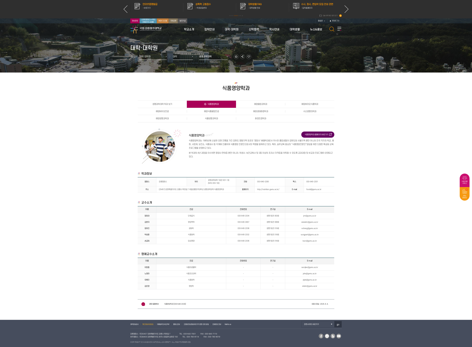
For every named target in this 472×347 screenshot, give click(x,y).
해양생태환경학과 (260, 111)
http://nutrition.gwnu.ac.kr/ (268, 189)
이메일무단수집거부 (163, 324)
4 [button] (234, 15)
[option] (156, 7)
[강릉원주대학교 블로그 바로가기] (333, 336)
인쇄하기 (236, 56)
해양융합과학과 (260, 104)
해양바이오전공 (162, 111)
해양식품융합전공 (211, 111)
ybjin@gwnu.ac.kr (310, 280)
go (338, 324)
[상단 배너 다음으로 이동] (346, 9)
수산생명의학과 (309, 111)
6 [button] (240, 15)
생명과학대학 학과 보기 (162, 104)
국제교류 (173, 21)
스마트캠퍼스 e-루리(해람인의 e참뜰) (148, 21)
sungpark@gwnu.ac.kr (310, 235)
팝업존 (320, 21)
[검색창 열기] (331, 29)
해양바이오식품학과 (309, 104)
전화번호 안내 (216, 324)
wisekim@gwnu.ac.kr (309, 222)
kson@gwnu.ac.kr (310, 241)
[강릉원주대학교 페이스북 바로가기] (321, 336)
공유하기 (242, 56)
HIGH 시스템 (162, 21)
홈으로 (133, 56)
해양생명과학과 (162, 118)
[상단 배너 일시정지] (242, 15)
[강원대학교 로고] (146, 29)
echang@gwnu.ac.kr (310, 228)
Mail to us (228, 324)
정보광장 (135, 21)
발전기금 (183, 21)
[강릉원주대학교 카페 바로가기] (327, 336)
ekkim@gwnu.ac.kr (309, 286)
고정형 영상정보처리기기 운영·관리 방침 (196, 324)
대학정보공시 (134, 324)
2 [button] (231, 15)
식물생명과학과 (211, 118)
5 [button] (237, 15)
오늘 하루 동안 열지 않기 (330, 15)
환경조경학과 (260, 118)
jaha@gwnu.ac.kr (310, 274)
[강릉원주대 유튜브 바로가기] (338, 336)
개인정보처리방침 (147, 324)
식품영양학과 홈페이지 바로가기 (316, 134)
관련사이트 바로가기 (311, 324)
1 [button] (229, 15)
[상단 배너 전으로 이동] (125, 9)
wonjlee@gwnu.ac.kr (309, 267)
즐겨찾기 (248, 56)
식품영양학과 (213, 104)
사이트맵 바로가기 (339, 29)
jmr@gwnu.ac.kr (309, 216)
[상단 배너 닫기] (340, 15)
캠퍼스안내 (176, 324)
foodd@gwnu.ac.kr (313, 189)
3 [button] (232, 15)
